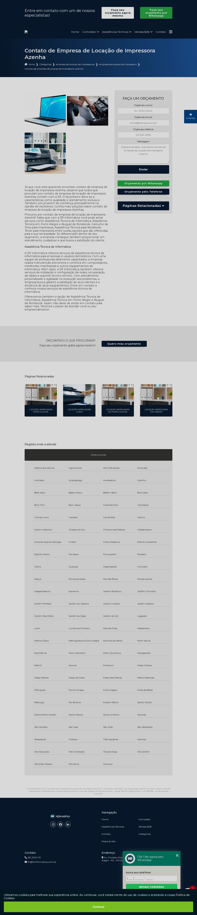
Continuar (98, 906)
